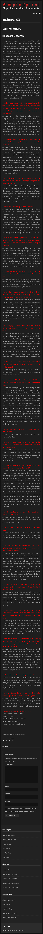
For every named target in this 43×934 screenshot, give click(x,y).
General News (7, 844)
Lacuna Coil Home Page (11, 883)
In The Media (7, 848)
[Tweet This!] (4, 740)
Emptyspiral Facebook (10, 874)
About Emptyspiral (9, 900)
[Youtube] (9, 926)
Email (7, 794)
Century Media (7, 870)
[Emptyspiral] (21, 9)
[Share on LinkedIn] (9, 740)
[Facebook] (5, 926)
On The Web (7, 853)
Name (7, 786)
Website (8, 801)
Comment (9, 765)
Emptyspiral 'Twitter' (9, 918)
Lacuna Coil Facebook (10, 879)
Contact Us (6, 904)
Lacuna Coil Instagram (10, 887)
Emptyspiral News (9, 835)
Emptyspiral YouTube (10, 913)
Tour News (6, 857)
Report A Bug (7, 909)
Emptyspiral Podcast (9, 840)
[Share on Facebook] (7, 740)
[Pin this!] (12, 740)
